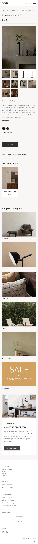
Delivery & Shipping (8, 500)
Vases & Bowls (21, 10)
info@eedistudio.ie (7, 485)
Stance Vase (31, 10)
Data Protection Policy (9, 505)
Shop (3, 10)
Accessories (11, 10)
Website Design (31, 541)
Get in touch (12, 448)
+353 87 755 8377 (8, 487)
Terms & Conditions (8, 497)
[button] (28, 3)
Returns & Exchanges (8, 503)
